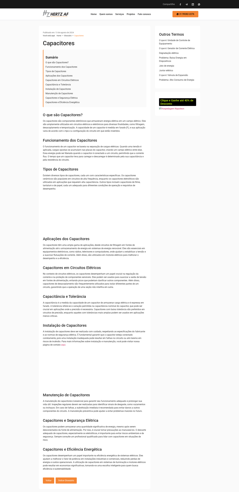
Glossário (68, 36)
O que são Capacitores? (57, 62)
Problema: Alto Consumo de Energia (176, 80)
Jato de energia (166, 65)
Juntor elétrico (166, 70)
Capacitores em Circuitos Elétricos (62, 80)
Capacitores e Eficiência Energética (63, 102)
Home (94, 14)
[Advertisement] (94, 211)
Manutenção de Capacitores (59, 93)
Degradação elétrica (169, 53)
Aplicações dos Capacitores (59, 75)
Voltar (48, 480)
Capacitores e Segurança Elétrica (62, 98)
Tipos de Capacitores (56, 71)
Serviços (119, 14)
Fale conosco (144, 14)
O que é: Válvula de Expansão (173, 75)
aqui (63, 344)
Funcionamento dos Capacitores (61, 67)
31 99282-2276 (186, 14)
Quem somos (106, 14)
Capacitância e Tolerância (58, 84)
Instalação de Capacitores (58, 89)
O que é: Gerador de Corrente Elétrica (177, 48)
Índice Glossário (66, 480)
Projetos (131, 14)
